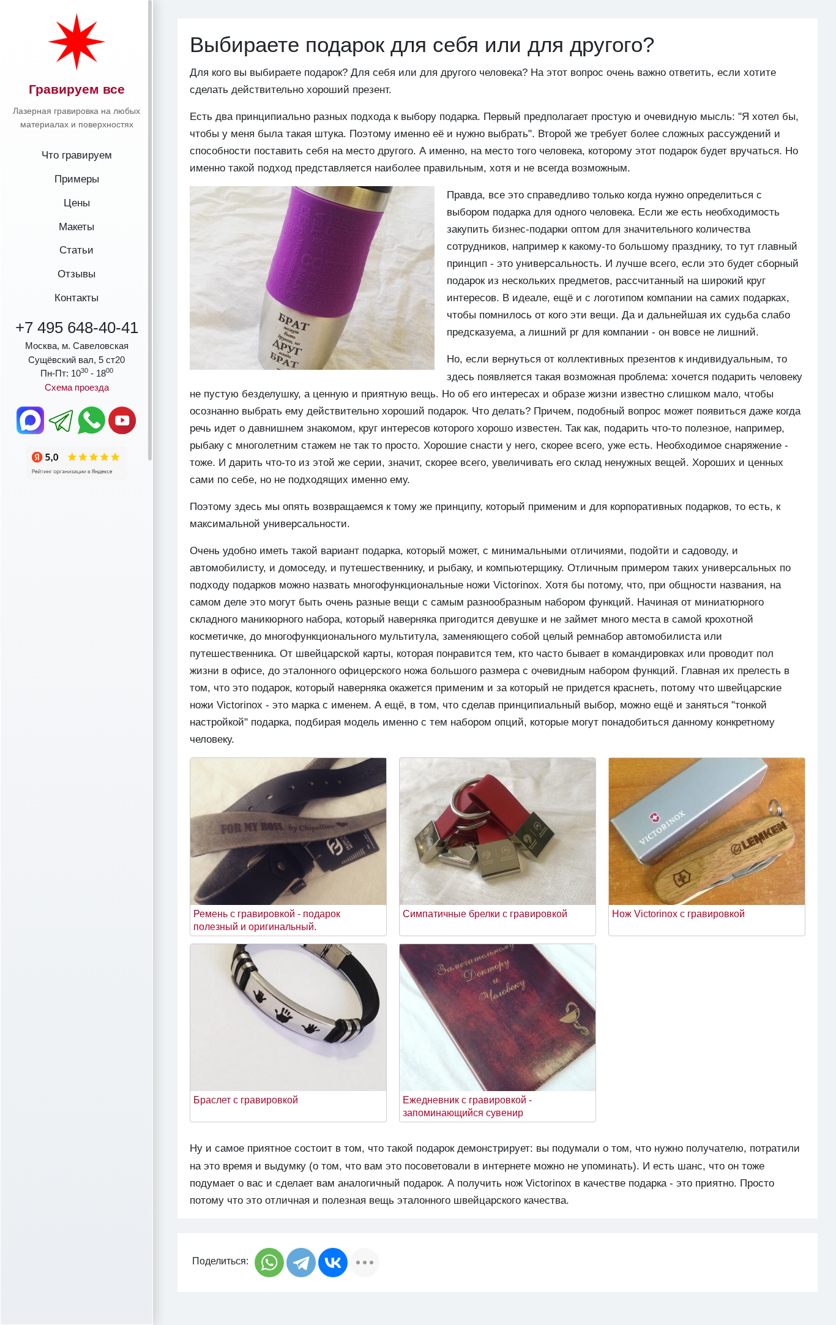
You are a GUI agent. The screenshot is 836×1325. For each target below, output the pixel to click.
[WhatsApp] (269, 1262)
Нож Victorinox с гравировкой (678, 914)
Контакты (76, 297)
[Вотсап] (92, 420)
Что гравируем (77, 154)
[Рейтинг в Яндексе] (76, 462)
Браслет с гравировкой (245, 1100)
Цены (77, 202)
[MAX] (31, 420)
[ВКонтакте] (333, 1262)
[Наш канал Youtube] (122, 420)
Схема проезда (77, 387)
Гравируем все (77, 89)
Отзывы (76, 273)
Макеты (76, 226)
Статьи (76, 249)
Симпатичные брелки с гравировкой (485, 914)
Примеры (76, 178)
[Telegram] (301, 1262)
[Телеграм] (61, 420)
